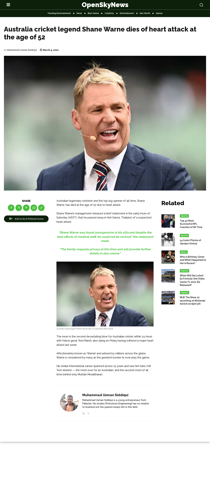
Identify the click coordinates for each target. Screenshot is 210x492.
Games (184, 270)
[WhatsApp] (34, 207)
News (184, 252)
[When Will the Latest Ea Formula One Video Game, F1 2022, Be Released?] (168, 276)
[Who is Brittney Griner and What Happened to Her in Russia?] (168, 257)
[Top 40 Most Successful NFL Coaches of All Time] (168, 221)
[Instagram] (83, 413)
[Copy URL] (41, 207)
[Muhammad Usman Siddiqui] (69, 404)
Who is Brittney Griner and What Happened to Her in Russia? (193, 260)
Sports (184, 216)
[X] (18, 207)
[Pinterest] (26, 207)
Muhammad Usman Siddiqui (22, 50)
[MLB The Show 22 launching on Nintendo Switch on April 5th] (168, 297)
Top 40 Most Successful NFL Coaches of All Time (191, 223)
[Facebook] (11, 207)
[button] (184, 5)
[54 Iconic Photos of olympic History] (168, 239)
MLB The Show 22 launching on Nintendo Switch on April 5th (192, 300)
